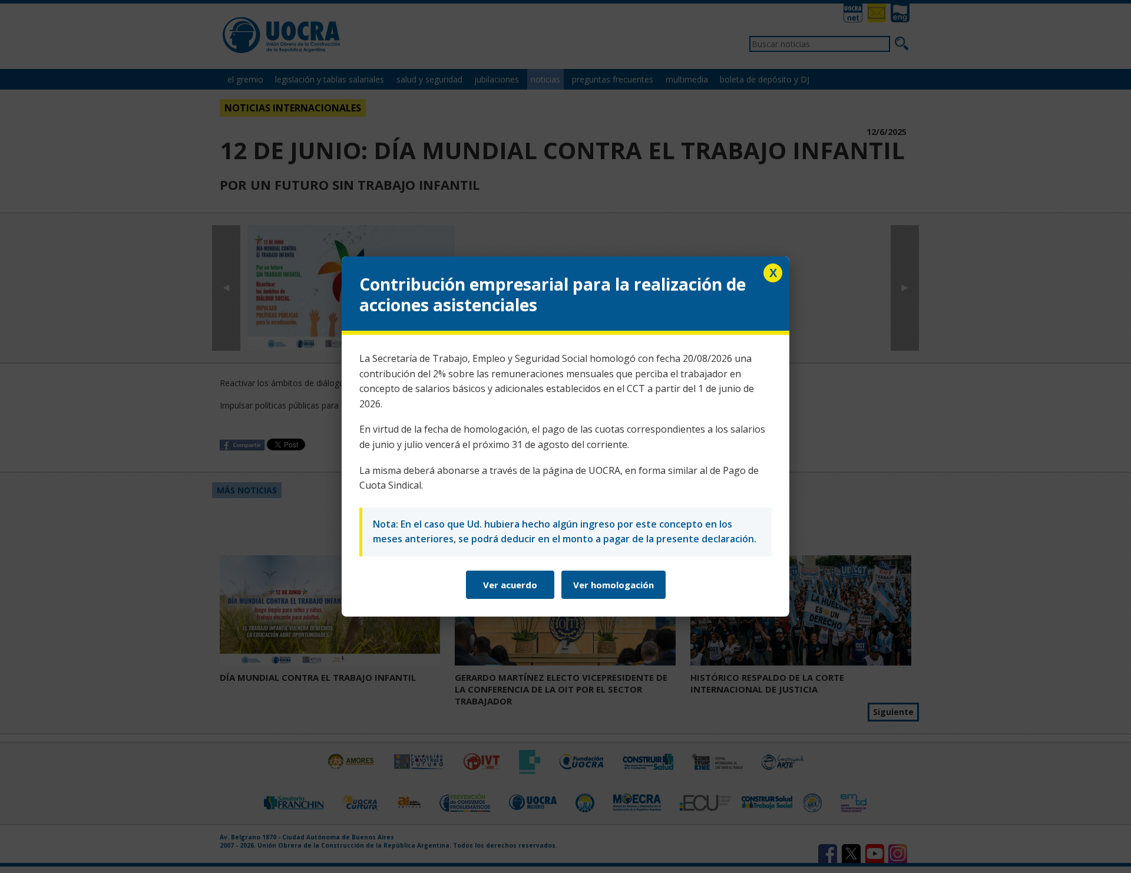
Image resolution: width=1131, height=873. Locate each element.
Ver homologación (613, 585)
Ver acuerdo (510, 585)
